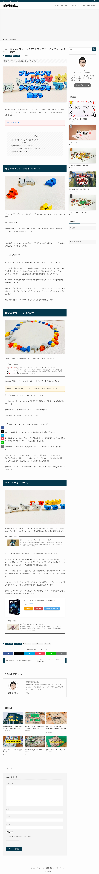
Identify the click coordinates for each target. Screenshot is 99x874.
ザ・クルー (28, 644)
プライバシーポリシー (62, 868)
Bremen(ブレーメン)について (23, 146)
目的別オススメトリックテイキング (32, 624)
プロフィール (40, 868)
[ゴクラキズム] (10, 6)
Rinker (31, 602)
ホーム (33, 868)
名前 (7, 809)
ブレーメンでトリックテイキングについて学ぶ (31, 148)
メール (8, 816)
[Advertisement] (49, 24)
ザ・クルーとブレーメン (21, 151)
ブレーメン (47, 644)
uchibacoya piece (13, 122)
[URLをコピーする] (61, 653)
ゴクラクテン (13, 693)
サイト (8, 824)
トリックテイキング (37, 644)
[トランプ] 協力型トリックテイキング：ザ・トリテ (37, 367)
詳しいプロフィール (82, 85)
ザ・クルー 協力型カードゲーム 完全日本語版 (39, 600)
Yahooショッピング (52, 608)
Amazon (28, 608)
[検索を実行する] (94, 49)
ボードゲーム (16, 55)
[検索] (94, 1)
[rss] (92, 1)
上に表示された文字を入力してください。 (19, 836)
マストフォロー (21, 142)
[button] (8, 653)
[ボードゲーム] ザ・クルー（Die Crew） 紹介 (35, 540)
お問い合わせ (50, 868)
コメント (9, 783)
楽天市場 (38, 608)
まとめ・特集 (8, 55)
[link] (27, 693)
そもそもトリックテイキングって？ (25, 140)
